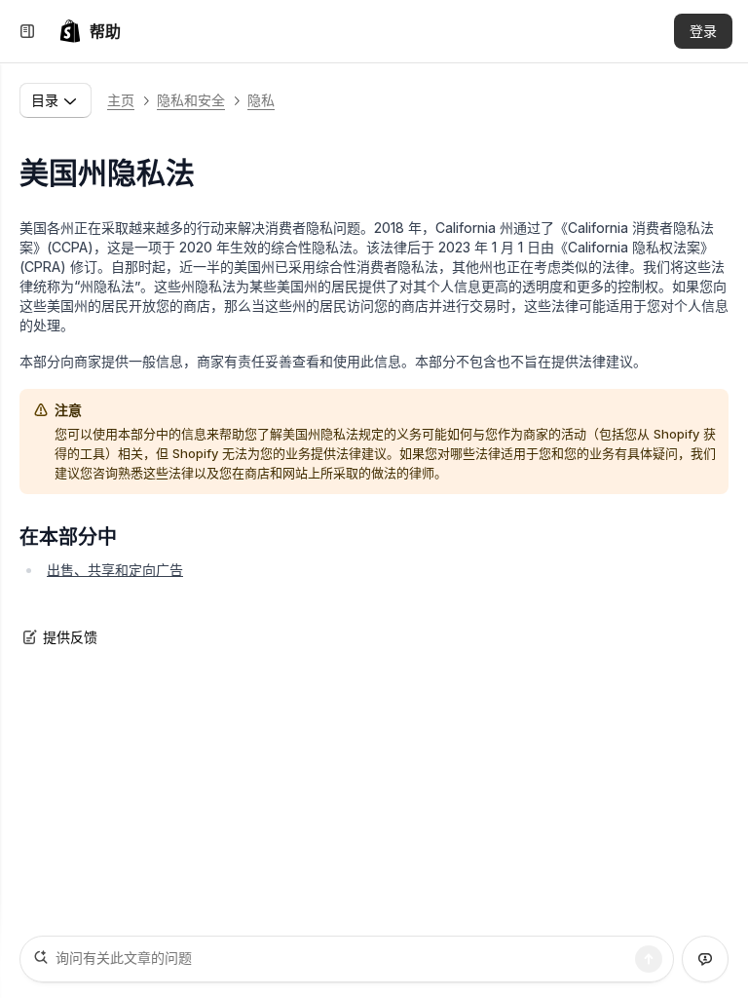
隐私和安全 (191, 100)
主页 (120, 100)
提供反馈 (70, 637)
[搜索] (648, 959)
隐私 (261, 100)
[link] (89, 31)
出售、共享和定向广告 (115, 569)
